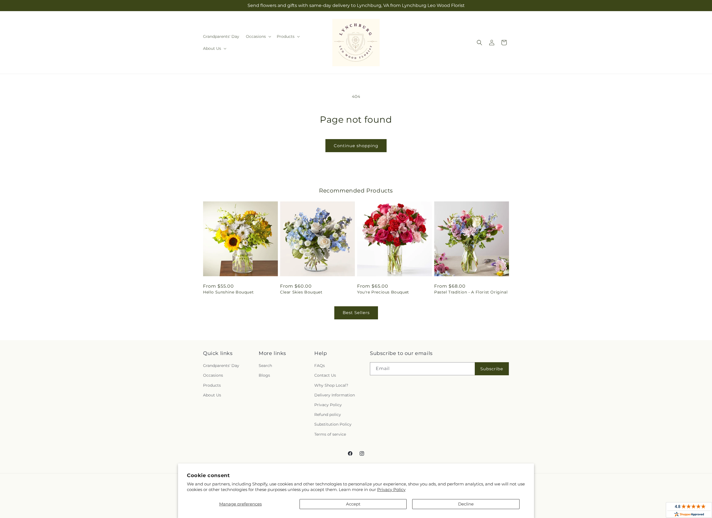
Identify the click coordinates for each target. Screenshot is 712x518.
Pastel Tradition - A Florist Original (471, 292)
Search (265, 365)
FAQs (319, 365)
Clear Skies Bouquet (301, 292)
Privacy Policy (391, 489)
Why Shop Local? (331, 385)
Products (212, 385)
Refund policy (327, 414)
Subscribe (491, 368)
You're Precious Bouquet (383, 292)
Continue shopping (356, 145)
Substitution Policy (333, 424)
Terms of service (330, 434)
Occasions (213, 375)
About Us (212, 395)
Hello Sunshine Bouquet (228, 292)
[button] (258, 36)
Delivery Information (334, 395)
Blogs (264, 375)
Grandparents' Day (221, 365)
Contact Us (325, 375)
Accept (353, 504)
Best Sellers (356, 312)
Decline (466, 504)
